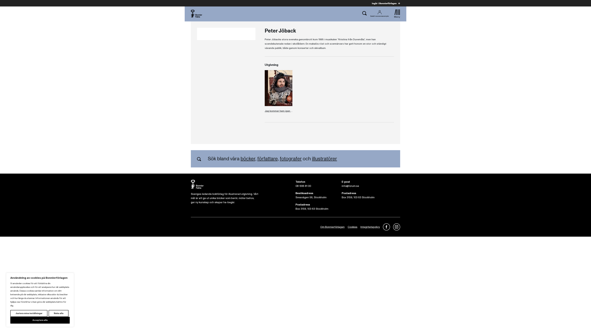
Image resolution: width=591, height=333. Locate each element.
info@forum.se (350, 186)
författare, (268, 158)
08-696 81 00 (303, 186)
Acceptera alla (40, 320)
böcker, (248, 158)
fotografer (291, 158)
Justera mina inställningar (29, 313)
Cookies (352, 227)
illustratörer (324, 158)
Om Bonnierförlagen (332, 227)
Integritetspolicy (370, 227)
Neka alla (58, 313)
